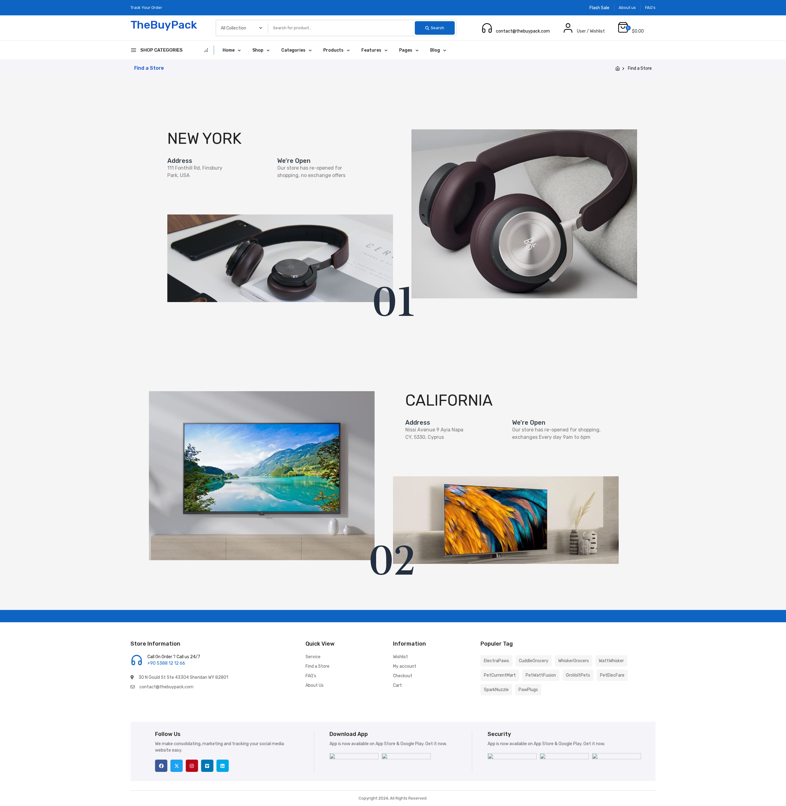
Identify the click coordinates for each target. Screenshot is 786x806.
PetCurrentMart (500, 675)
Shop (257, 50)
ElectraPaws (496, 660)
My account (404, 666)
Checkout (402, 675)
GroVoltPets (578, 675)
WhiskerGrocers (573, 660)
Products (333, 50)
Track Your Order (146, 7)
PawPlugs (528, 689)
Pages (405, 50)
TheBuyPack (163, 24)
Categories (293, 50)
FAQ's (650, 7)
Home (229, 50)
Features (371, 50)
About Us (314, 685)
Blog (435, 50)
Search (437, 28)
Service (313, 656)
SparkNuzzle (496, 689)
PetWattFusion (541, 675)
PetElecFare (612, 675)
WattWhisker (611, 660)
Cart (397, 685)
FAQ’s (310, 675)
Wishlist (400, 656)
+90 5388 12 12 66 (515, 24)
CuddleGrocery (533, 660)
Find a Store (317, 666)
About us (627, 7)
